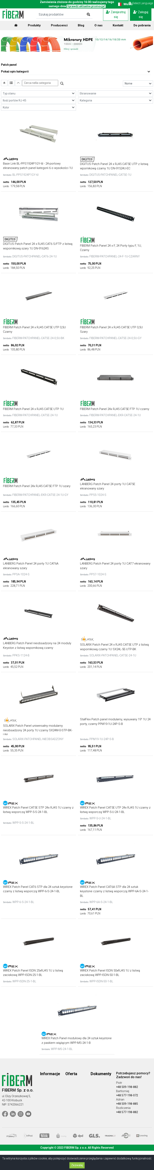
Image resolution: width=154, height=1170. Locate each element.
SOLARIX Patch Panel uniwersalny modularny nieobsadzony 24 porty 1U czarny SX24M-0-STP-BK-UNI (37, 730)
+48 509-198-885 (127, 1103)
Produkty (34, 25)
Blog (81, 25)
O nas (98, 25)
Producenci (59, 25)
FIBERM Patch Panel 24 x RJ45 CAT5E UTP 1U (33, 409)
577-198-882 (130, 1112)
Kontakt (118, 25)
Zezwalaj (77, 1165)
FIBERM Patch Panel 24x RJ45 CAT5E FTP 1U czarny (114, 409)
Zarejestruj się (118, 14)
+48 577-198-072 (127, 1095)
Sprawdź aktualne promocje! (86, 6)
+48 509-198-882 (127, 1087)
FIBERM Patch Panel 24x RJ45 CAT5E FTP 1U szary (36, 486)
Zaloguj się (142, 14)
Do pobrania (142, 25)
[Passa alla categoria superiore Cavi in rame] (4, 83)
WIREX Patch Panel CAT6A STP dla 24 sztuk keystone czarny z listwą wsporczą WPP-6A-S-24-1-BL (114, 891)
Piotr (119, 1082)
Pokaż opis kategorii (15, 71)
